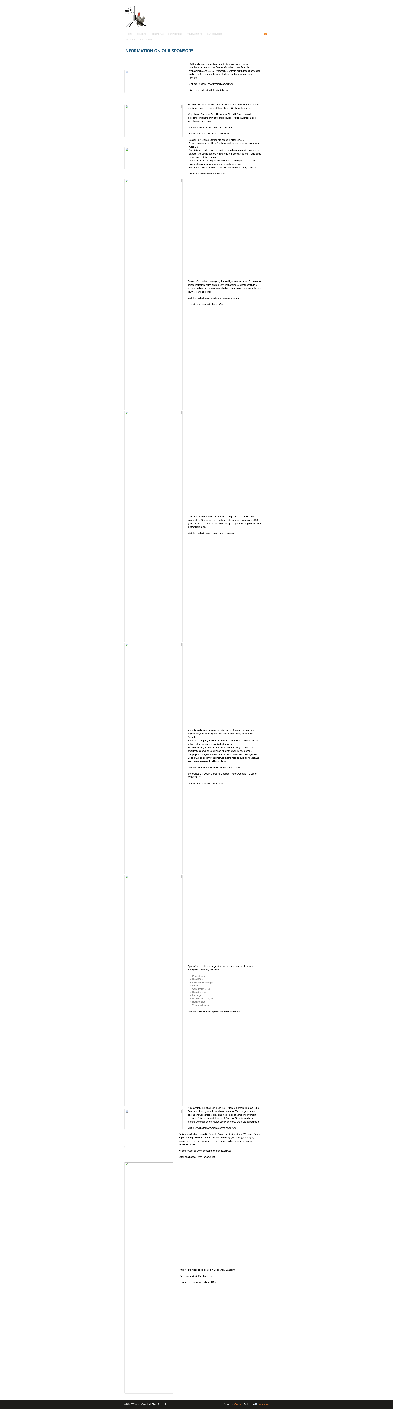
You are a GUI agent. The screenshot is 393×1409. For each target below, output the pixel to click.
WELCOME (140, 34)
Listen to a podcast (198, 90)
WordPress (238, 1404)
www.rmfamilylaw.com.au (220, 84)
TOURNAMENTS (193, 34)
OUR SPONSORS (214, 34)
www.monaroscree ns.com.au (221, 1128)
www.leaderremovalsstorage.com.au (238, 167)
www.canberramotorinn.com (220, 533)
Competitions (174, 34)
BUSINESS (131, 39)
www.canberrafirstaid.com (219, 127)
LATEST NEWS (146, 39)
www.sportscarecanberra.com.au (223, 1011)
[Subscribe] (265, 35)
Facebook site (205, 1276)
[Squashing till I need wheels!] (135, 27)
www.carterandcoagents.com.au (222, 298)
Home (129, 34)
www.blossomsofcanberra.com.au (214, 1150)
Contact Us (158, 34)
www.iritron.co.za (231, 767)
